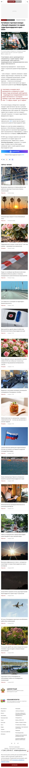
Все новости (3, 708)
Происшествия (4, 717)
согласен (14, 765)
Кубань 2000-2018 (19, 720)
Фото (2, 724)
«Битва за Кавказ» (19, 710)
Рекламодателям (19, 732)
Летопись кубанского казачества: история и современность (20, 714)
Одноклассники (15, 743)
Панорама (17, 708)
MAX (23, 154)
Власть (2, 713)
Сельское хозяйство (5, 731)
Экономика (3, 715)
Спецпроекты (18, 717)
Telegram (18, 743)
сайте (10, 121)
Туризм (2, 729)
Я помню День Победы (20, 724)
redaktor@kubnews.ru (21, 750)
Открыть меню (1, 1)
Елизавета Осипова (20, 20)
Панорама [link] (3, 248)
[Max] (12, 159)
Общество (4, 20)
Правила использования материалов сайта (21, 736)
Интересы (3, 734)
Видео (2, 727)
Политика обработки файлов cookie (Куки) (20, 739)
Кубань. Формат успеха (20, 722)
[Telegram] (9, 159)
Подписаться (15, 151)
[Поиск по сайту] (27, 1)
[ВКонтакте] (4, 159)
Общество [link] (3, 193)
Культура (3, 722)
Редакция (17, 730)
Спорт (2, 720)
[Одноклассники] (7, 159)
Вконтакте (12, 743)
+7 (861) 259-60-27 (7, 750)
